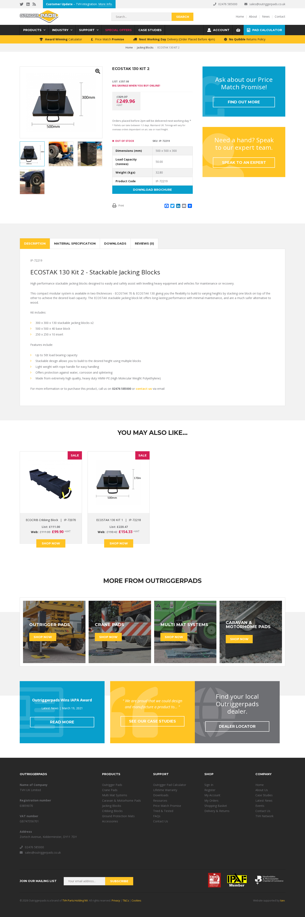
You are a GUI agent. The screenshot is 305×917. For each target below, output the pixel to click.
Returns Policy (247, 39)
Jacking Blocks (145, 47)
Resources (160, 800)
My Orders (211, 800)
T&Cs (126, 900)
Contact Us (160, 821)
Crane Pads (109, 790)
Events (259, 806)
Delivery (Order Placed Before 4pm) (177, 39)
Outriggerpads (39, 16)
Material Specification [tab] (75, 243)
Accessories (110, 821)
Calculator (63, 39)
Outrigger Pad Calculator (169, 785)
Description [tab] (35, 243)
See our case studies (152, 721)
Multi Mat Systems (114, 795)
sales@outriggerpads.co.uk (267, 4)
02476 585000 (227, 4)
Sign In (208, 785)
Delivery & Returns (216, 811)
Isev (282, 900)
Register (209, 790)
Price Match (109, 39)
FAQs (156, 816)
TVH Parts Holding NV (75, 900)
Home (259, 785)
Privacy (116, 900)
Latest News (263, 800)
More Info (105, 4)
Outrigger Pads (112, 785)
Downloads (160, 795)
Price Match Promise (167, 806)
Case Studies (264, 795)
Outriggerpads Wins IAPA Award (62, 699)
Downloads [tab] (115, 243)
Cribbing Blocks (112, 811)
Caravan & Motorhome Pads (121, 800)
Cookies (136, 900)
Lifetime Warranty (165, 790)
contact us (144, 389)
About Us (261, 790)
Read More (62, 722)
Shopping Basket (215, 806)
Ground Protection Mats (118, 816)
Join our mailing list (38, 881)
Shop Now (51, 543)
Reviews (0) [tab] (144, 243)
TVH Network (264, 816)
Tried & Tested (163, 811)
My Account (212, 795)
